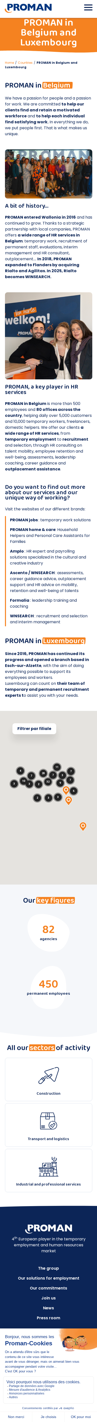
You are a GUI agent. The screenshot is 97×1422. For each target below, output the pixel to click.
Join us (48, 1298)
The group (48, 1268)
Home (9, 63)
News (48, 1308)
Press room (48, 1318)
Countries (25, 63)
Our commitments (48, 1288)
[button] (68, 801)
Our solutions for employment (48, 1278)
